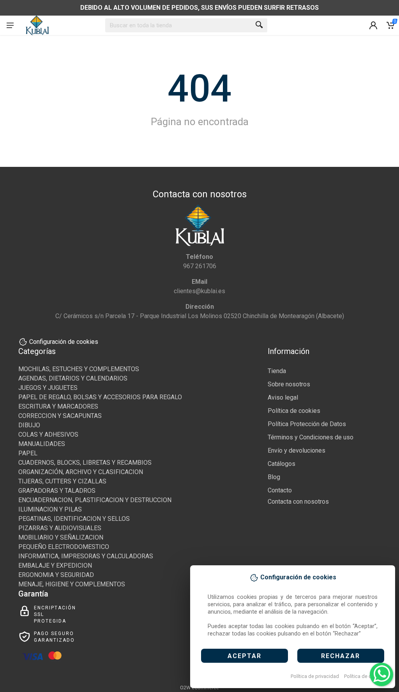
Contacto (280, 490)
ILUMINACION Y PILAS (50, 509)
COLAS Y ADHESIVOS (48, 434)
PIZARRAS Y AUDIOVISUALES (59, 528)
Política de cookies (365, 676)
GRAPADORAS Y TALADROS (56, 490)
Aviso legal (283, 397)
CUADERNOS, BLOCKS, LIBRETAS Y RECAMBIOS (85, 462)
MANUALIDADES (41, 444)
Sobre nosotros (289, 384)
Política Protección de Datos (307, 424)
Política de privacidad (315, 676)
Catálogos (281, 463)
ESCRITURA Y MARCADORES (58, 406)
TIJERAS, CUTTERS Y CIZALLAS (62, 481)
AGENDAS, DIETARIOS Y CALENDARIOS (72, 378)
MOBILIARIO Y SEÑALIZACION (60, 537)
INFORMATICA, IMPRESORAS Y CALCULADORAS (85, 556)
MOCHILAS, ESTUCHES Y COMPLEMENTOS (78, 369)
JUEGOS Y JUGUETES (48, 387)
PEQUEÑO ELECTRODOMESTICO (63, 546)
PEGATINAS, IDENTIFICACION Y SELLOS (74, 518)
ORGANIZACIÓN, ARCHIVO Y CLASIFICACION (80, 472)
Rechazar (340, 656)
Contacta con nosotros (298, 501)
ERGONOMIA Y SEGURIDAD (56, 575)
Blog (274, 477)
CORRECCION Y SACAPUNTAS (60, 415)
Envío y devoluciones (296, 450)
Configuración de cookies (63, 341)
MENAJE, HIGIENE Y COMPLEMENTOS (71, 584)
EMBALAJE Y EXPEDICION (55, 565)
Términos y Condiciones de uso (310, 437)
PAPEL (27, 453)
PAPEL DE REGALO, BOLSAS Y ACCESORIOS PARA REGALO (100, 397)
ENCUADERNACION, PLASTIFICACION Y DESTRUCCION (94, 500)
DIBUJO (29, 425)
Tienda (277, 371)
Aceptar (244, 656)
